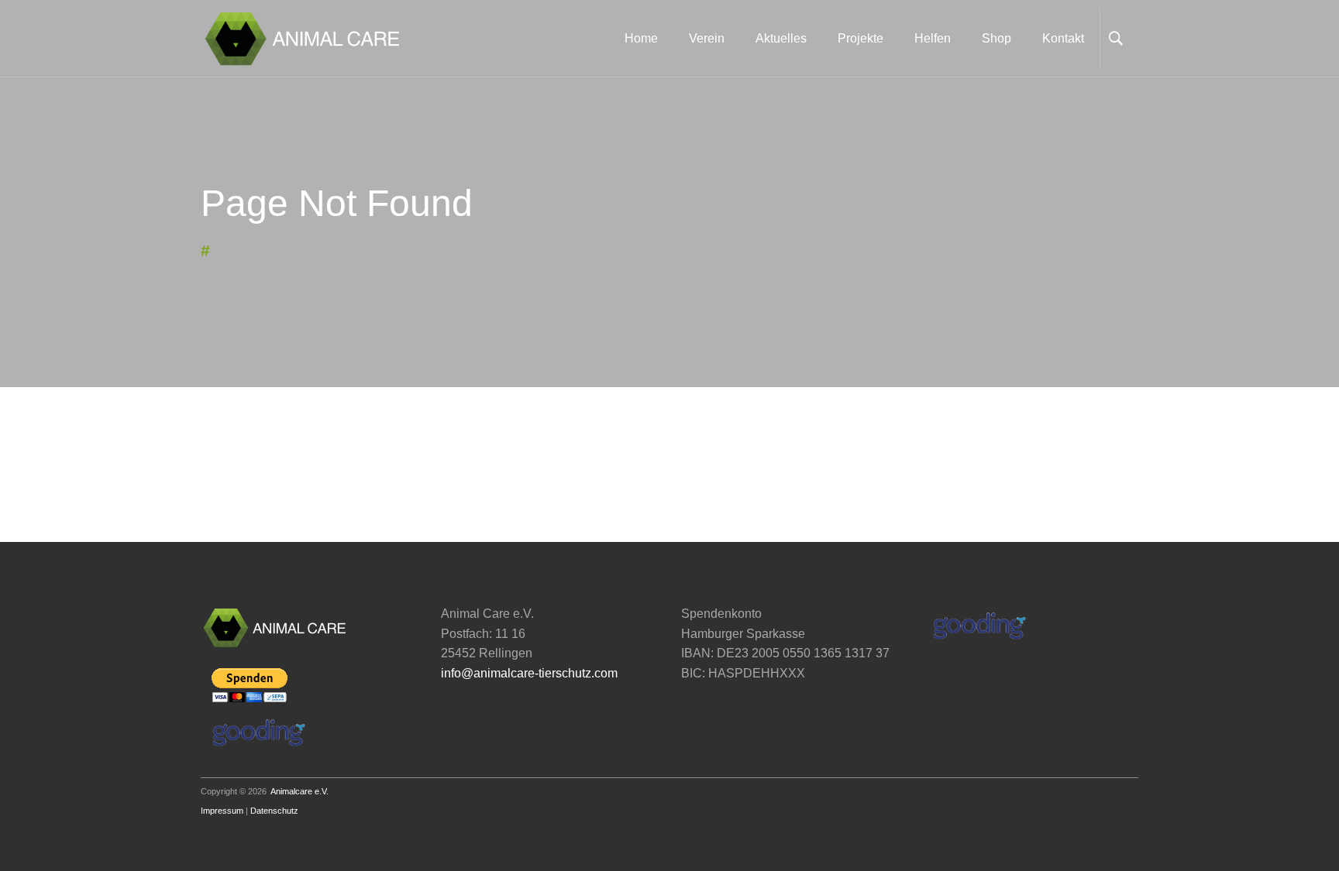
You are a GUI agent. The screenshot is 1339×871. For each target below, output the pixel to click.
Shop (996, 38)
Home (641, 38)
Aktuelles (781, 38)
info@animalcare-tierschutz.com (529, 673)
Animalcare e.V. (299, 791)
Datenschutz (274, 810)
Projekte (860, 38)
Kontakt (1063, 38)
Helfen (932, 38)
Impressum (222, 810)
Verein (707, 38)
